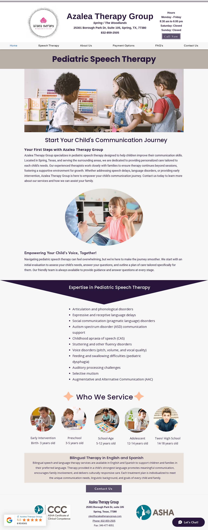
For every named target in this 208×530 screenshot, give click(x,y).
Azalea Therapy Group (104, 502)
